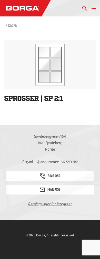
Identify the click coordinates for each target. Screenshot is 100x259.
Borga (12, 25)
